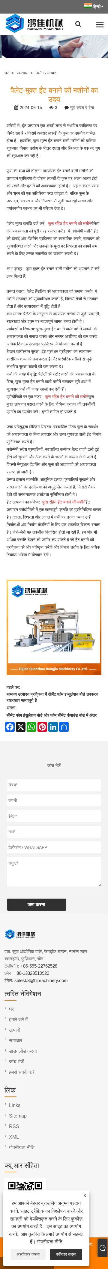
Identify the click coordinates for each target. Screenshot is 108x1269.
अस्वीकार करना (28, 1254)
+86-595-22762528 (38, 965)
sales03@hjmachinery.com (41, 980)
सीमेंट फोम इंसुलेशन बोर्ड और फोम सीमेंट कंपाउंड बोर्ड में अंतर (52, 715)
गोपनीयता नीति (49, 1241)
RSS (14, 1126)
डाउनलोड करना (23, 1051)
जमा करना (36, 904)
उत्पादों (14, 1030)
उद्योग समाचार (45, 72)
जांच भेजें (16, 1061)
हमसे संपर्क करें (21, 1072)
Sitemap (18, 1115)
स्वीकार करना (66, 1254)
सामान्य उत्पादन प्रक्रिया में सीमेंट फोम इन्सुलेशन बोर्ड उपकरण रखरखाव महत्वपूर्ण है (52, 697)
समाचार (22, 72)
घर (6, 72)
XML (14, 1137)
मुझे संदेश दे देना (82, 107)
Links (14, 1105)
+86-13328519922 (31, 973)
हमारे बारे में (18, 1019)
